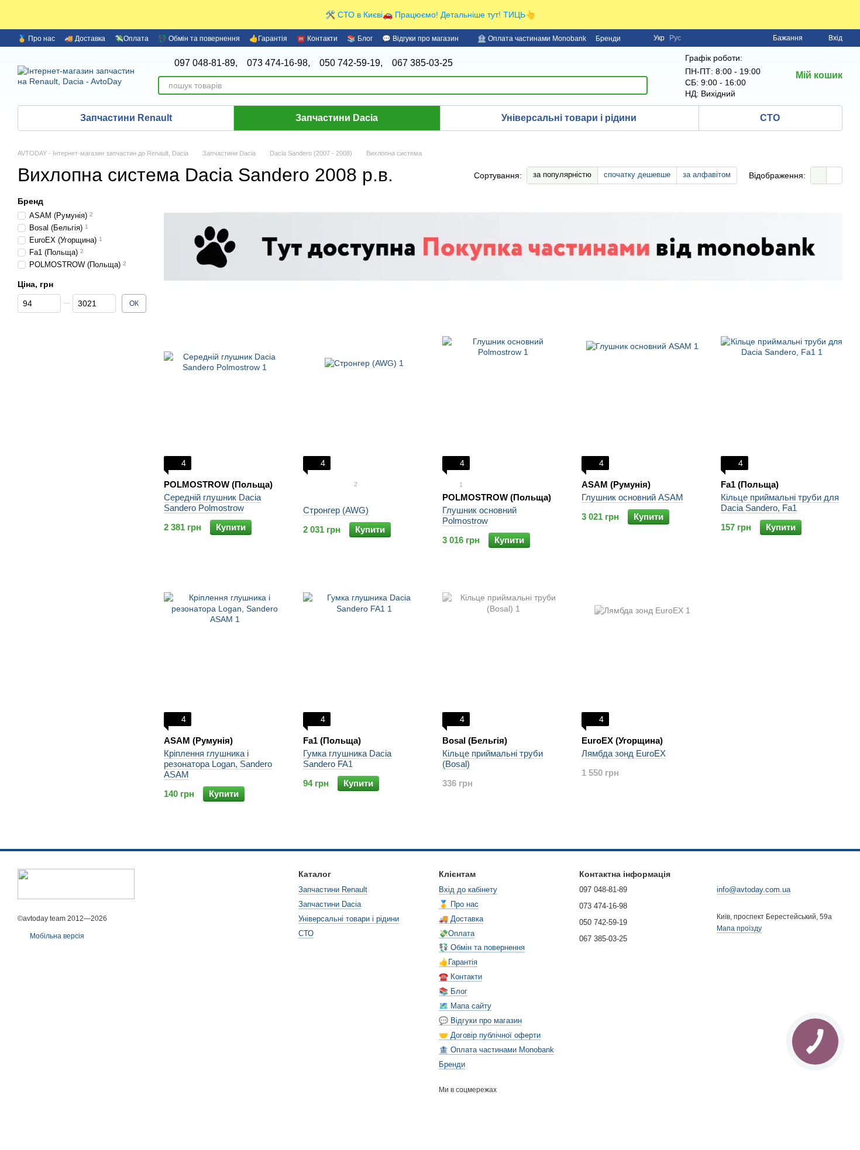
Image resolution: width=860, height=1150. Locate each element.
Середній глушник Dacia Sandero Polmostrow (212, 502)
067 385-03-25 (422, 63)
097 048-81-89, (206, 63)
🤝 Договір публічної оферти (490, 1035)
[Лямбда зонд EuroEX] (642, 653)
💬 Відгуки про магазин (420, 38)
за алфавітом (707, 174)
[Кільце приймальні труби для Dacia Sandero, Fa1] (781, 397)
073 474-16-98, (278, 63)
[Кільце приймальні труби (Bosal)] (503, 653)
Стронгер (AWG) (336, 510)
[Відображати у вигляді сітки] (819, 175)
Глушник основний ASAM (632, 497)
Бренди (608, 38)
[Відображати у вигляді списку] (834, 175)
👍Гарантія (268, 38)
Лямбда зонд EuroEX (624, 753)
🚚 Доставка (84, 38)
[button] (850, 14)
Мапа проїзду (739, 928)
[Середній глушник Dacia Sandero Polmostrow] (224, 397)
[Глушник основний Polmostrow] (503, 397)
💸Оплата (132, 38)
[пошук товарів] (638, 85)
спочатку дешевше (637, 174)
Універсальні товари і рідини (569, 118)
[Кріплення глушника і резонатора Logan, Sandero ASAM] (224, 653)
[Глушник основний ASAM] (642, 397)
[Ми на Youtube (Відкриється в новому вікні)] (637, 38)
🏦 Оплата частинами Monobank (531, 38)
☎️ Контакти (317, 38)
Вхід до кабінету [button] (468, 889)
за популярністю (562, 174)
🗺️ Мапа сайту (465, 1005)
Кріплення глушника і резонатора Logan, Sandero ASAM (218, 763)
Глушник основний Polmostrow (479, 515)
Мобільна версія (56, 936)
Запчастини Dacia (336, 118)
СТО (770, 118)
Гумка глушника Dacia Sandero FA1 (347, 758)
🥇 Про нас (36, 38)
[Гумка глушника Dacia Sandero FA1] (364, 653)
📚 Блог (360, 38)
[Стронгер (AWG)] (364, 397)
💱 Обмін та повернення (199, 38)
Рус (675, 38)
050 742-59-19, (351, 63)
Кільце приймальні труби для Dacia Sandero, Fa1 (780, 502)
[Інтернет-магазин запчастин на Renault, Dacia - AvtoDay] (76, 883)
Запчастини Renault (126, 118)
